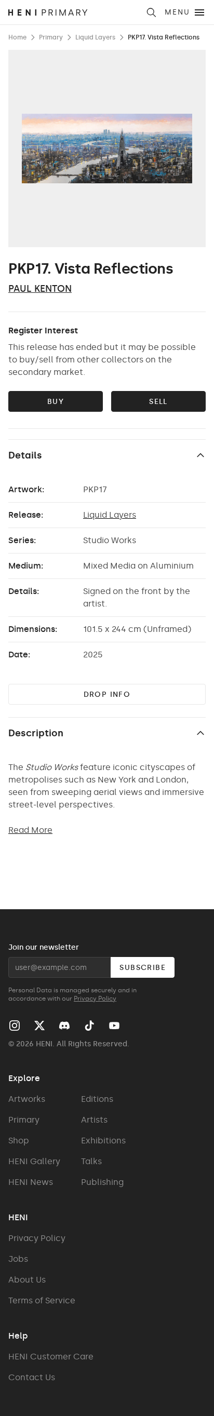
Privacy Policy (95, 998)
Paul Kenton (40, 288)
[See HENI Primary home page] (73, 12)
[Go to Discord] (64, 1025)
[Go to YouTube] (114, 1025)
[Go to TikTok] (89, 1025)
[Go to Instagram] (14, 1025)
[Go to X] (39, 1025)
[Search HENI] (151, 12)
